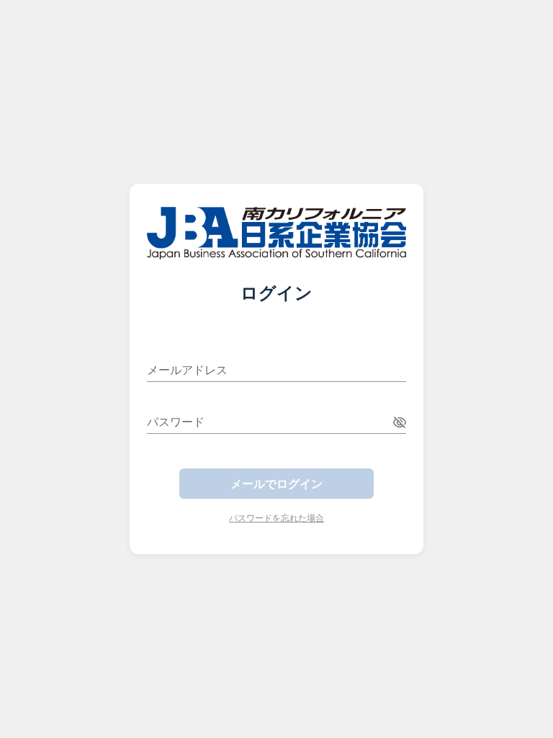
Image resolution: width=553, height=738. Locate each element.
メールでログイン (276, 483)
